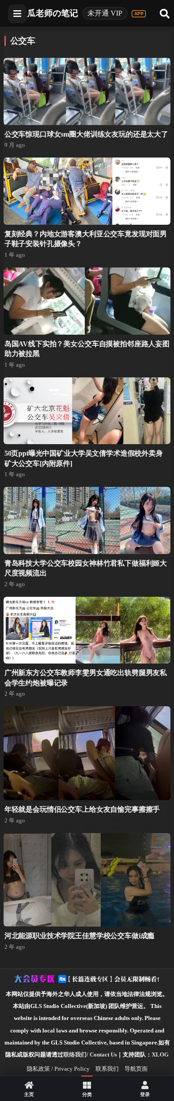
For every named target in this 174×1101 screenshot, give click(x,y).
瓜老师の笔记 (52, 13)
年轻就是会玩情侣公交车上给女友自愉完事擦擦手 (82, 809)
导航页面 (136, 1068)
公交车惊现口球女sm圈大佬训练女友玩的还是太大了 (86, 134)
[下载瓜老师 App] (139, 14)
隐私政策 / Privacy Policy (58, 1068)
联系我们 (107, 1068)
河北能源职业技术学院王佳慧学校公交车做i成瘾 (79, 935)
